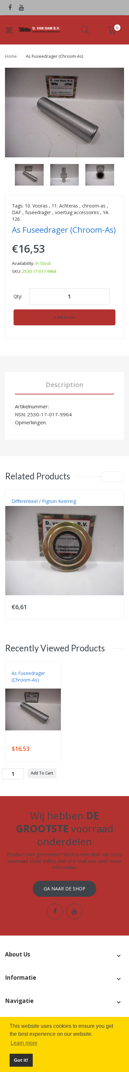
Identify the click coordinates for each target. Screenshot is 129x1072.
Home (11, 56)
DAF (16, 212)
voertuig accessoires (77, 212)
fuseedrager (38, 212)
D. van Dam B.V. (27, 687)
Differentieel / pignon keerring (44, 501)
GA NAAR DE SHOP (64, 888)
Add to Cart (66, 317)
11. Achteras (65, 206)
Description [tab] (64, 384)
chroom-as (94, 206)
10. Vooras (36, 206)
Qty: (18, 296)
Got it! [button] (21, 1060)
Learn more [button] (24, 1043)
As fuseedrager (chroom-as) (28, 676)
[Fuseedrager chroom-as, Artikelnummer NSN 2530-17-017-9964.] (29, 174)
